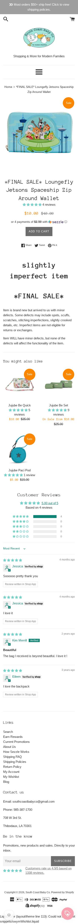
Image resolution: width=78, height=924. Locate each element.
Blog (6, 781)
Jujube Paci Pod (20, 470)
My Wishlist (11, 776)
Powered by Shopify (62, 892)
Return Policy (12, 766)
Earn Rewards (13, 736)
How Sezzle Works (16, 751)
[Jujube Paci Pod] (19, 449)
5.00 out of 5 (50, 503)
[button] (32, 204)
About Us (9, 746)
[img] (12, 560)
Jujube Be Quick (19, 405)
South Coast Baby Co (38, 892)
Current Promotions (16, 741)
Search (8, 731)
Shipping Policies (14, 761)
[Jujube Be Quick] (19, 384)
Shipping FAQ (12, 756)
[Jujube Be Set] (58, 384)
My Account (11, 771)
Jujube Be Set (58, 405)
